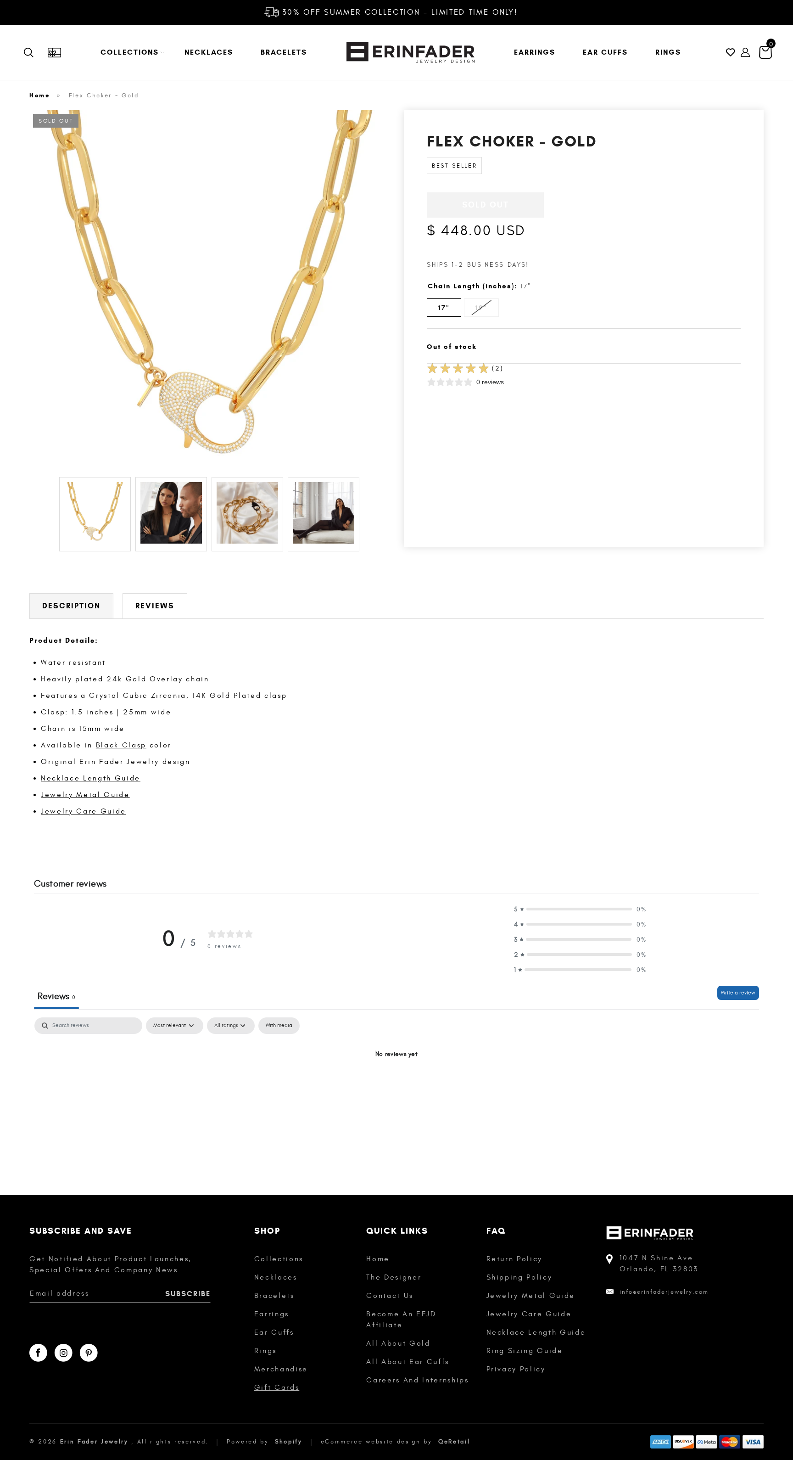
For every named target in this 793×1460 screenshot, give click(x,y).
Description (71, 606)
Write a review (738, 992)
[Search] (35, 52)
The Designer (393, 1277)
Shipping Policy (519, 1277)
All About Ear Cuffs (407, 1362)
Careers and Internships (417, 1380)
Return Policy (514, 1259)
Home (39, 95)
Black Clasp (121, 745)
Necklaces (275, 1277)
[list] (209, 291)
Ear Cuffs (274, 1332)
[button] (129, 52)
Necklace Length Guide (90, 778)
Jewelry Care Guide (83, 811)
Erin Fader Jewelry (94, 1441)
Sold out (485, 205)
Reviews (154, 606)
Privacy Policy (516, 1369)
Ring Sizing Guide (524, 1351)
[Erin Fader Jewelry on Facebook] (38, 1353)
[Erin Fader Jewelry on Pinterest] (88, 1353)
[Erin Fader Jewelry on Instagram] (63, 1353)
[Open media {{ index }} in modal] (209, 290)
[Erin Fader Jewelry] (410, 52)
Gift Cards (277, 1387)
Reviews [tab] (56, 996)
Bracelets (274, 1296)
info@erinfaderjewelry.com (664, 1292)
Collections (278, 1259)
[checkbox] (279, 1025)
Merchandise (281, 1369)
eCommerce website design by (378, 1441)
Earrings (271, 1314)
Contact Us (389, 1296)
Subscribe (188, 1293)
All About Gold (398, 1343)
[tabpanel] (396, 1085)
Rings (265, 1351)
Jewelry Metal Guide (85, 795)
